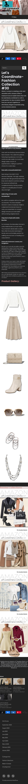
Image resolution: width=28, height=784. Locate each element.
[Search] (24, 68)
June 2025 (5, 734)
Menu (14, 17)
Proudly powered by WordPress (10, 780)
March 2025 (5, 744)
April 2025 (5, 741)
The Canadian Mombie (10, 9)
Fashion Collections (7, 760)
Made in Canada (6, 763)
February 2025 (6, 747)
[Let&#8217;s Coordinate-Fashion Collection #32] (19, 681)
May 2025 (5, 737)
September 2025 (7, 725)
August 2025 (6, 728)
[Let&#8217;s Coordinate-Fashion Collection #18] (6, 697)
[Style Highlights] (13, 776)
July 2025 (5, 731)
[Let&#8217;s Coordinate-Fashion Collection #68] (6, 681)
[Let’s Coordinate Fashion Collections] (3, 776)
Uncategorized (6, 767)
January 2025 (6, 750)
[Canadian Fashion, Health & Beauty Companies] (8, 776)
